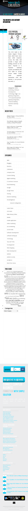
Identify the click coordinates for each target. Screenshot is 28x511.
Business (9, 166)
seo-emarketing (11, 226)
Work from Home (11, 263)
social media (10, 229)
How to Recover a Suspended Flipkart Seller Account (14, 127)
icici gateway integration (14, 95)
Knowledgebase (11, 200)
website (9, 254)
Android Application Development (9, 439)
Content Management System (8, 417)
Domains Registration (7, 465)
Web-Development (11, 251)
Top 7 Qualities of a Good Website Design (15, 142)
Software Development (13, 232)
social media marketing (15, 301)
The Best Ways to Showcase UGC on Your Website (15, 132)
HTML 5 (4, 454)
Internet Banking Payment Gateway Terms (13, 103)
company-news (11, 172)
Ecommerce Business (9, 285)
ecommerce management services (20, 285)
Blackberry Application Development (9, 441)
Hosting (9, 193)
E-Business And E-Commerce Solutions (10, 420)
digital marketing (11, 178)
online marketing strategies (15, 291)
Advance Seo (10, 271)
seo (6, 293)
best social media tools (13, 277)
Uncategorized (10, 245)
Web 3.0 (4, 456)
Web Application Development (8, 416)
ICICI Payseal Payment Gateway (15, 32)
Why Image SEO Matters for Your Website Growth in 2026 (15, 148)
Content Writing (11, 175)
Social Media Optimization (8, 450)
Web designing (10, 248)
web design (17, 303)
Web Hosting (5, 466)
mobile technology (15, 289)
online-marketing (11, 223)
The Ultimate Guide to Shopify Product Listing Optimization (14, 121)
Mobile (8, 217)
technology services (10, 303)
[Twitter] (5, 498)
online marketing (16, 290)
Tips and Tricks (10, 241)
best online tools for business (15, 276)
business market (21, 281)
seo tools (13, 298)
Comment (24, 39)
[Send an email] (14, 502)
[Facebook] (11, 498)
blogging (9, 163)
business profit (18, 282)
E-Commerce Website (19, 283)
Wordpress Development (7, 428)
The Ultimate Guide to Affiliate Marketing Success (14, 137)
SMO (7, 300)
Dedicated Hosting (6, 467)
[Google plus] (22, 498)
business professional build (9, 282)
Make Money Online (12, 214)
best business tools (14, 275)
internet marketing (11, 196)
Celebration (10, 169)
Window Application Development (9, 442)
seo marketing (9, 296)
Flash (4, 457)
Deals (4, 470)
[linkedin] (17, 498)
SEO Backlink (11, 294)
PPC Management (6, 448)
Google (9, 187)
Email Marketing (11, 184)
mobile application (17, 288)
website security (11, 257)
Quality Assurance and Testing (8, 421)
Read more (18, 86)
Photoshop (5, 458)
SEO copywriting (20, 294)
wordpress (9, 260)
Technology (11, 94)
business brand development (13, 280)
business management (13, 281)
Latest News (10, 208)
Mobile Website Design (7, 414)
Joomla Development (7, 429)
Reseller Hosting (6, 469)
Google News (10, 190)
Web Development (17, 304)
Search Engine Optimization (8, 447)
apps (8, 160)
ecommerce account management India (15, 284)
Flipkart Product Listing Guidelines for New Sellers (15, 116)
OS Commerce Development (8, 433)
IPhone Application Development (13, 286)
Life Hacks (9, 211)
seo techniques (15, 296)
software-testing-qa (12, 235)
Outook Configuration (15, 203)
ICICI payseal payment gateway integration (14, 98)
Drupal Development (6, 432)
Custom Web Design (6, 413)
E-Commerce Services (12, 181)
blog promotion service (13, 278)
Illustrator (4, 460)
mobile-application (11, 220)
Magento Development (7, 430)
